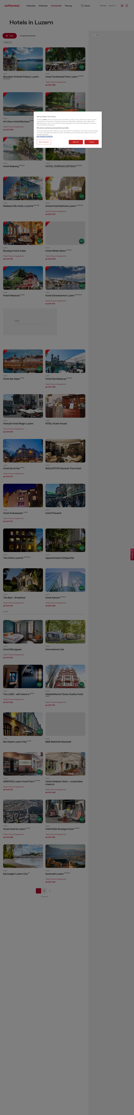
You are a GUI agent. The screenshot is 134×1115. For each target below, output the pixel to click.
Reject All (76, 142)
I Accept (91, 142)
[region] (68, 130)
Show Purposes (44, 142)
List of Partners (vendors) (44, 136)
